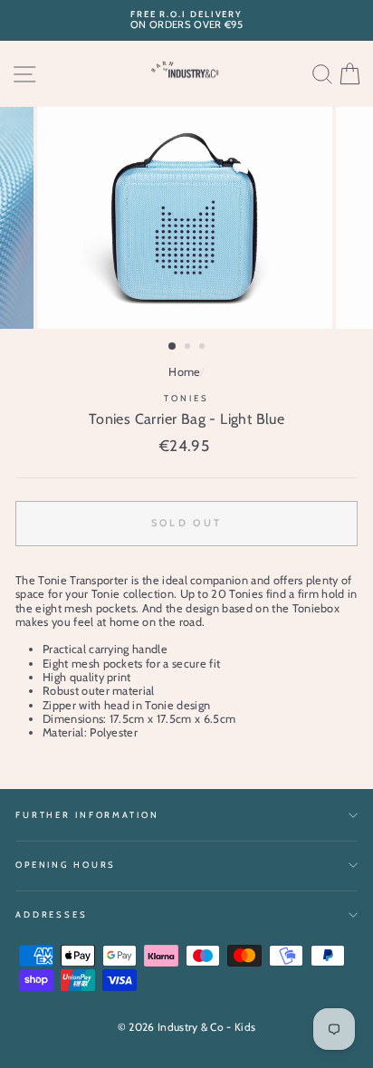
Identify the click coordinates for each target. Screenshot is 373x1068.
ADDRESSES (51, 914)
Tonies (186, 398)
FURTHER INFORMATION (87, 815)
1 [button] (172, 346)
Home (184, 372)
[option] (186, 20)
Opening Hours (65, 865)
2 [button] (189, 347)
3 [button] (203, 347)
